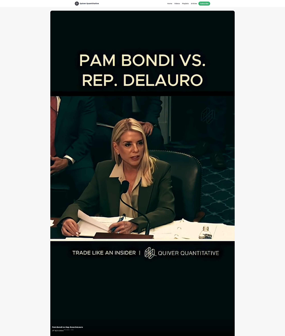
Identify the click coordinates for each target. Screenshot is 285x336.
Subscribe (204, 3)
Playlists (185, 3)
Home (169, 3)
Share (230, 13)
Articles (194, 3)
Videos (177, 3)
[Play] (142, 174)
